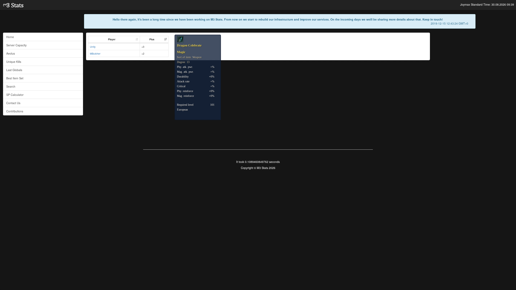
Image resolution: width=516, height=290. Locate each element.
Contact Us (13, 103)
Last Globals (14, 70)
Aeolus (10, 53)
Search (10, 86)
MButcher (95, 53)
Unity (93, 46)
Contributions (14, 111)
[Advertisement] (473, 61)
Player (111, 39)
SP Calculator (15, 95)
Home (10, 37)
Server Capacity (16, 45)
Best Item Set (14, 78)
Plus (151, 39)
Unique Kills (13, 62)
